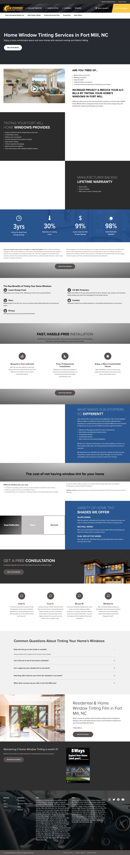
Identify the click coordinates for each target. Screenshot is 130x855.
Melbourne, (51, 808)
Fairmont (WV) (40, 816)
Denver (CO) (100, 810)
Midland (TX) (99, 816)
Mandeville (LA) (57, 828)
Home (6, 804)
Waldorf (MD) (45, 812)
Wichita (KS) (87, 802)
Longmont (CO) (100, 800)
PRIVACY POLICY (68, 852)
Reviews (78, 8)
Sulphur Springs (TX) (82, 808)
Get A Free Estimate (65, 266)
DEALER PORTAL (92, 852)
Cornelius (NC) (57, 822)
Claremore (98, 804)
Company (67, 8)
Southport (50, 804)
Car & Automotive (35, 8)
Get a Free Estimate (13, 572)
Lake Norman (54, 800)
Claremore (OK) (76, 810)
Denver (88, 800)
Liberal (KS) (89, 814)
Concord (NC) (40, 822)
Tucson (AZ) (75, 822)
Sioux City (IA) (75, 802)
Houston (80, 806)
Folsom (74, 800)
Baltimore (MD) (61, 816)
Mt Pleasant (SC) (40, 832)
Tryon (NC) (48, 838)
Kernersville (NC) (53, 826)
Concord (47, 800)
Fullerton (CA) (93, 812)
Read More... (78, 728)
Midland (95, 806)
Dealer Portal (122, 2)
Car (5, 801)
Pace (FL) (65, 832)
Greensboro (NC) (43, 826)
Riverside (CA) (83, 818)
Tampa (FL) (61, 808)
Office (6, 807)
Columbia (38, 812)
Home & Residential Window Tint (14, 15)
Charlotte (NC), (65, 818)
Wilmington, (57, 804)
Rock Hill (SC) (61, 806)
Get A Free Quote (121, 8)
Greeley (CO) (101, 812)
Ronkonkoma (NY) (65, 834)
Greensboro (39, 804)
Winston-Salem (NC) (41, 840)
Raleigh (45, 804)
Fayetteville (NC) (49, 824)
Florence (41, 810)
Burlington (56, 802)
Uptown (50, 802)
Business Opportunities (108, 2)
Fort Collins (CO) (84, 812)
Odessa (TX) (75, 818)
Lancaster (48, 806)
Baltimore (66, 810)
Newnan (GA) (58, 832)
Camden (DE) (48, 818)
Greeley (93, 800)
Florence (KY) (58, 824)
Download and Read (14, 760)
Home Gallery (78, 15)
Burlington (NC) (40, 818)
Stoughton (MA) (58, 810)
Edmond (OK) (75, 812)
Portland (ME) (53, 812)
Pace (56, 808)
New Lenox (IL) (50, 832)
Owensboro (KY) (49, 810)
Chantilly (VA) (56, 818)
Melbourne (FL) (49, 830)
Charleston (42, 806)
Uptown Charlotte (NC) (42, 820)
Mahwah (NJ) (48, 828)
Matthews (61, 800)
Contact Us (21, 801)
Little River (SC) (97, 814)
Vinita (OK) (75, 806)
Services (6, 798)
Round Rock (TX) (92, 818)
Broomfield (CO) (93, 808)
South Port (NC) (50, 836)
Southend (44, 802)
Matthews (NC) (40, 830)
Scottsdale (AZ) (79, 820)
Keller (85, 806)
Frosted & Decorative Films (52, 15)
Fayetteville (62, 802)
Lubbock (89, 806)
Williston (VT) (65, 814)
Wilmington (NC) (64, 838)
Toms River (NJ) (62, 812)
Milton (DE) (44, 808)
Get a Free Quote (13, 48)
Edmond (104, 804)
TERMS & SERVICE (80, 852)
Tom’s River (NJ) (40, 838)
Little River (54, 806)
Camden (38, 808)
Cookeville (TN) (40, 814)
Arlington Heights (96, 802)
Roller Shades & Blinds (34, 15)
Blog (19, 807)
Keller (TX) (82, 814)
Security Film (67, 15)
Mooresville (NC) (65, 830)
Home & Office (53, 8)
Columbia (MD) (62, 820)
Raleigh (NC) (47, 834)
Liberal (82, 802)
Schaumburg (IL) (40, 836)
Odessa (100, 806)
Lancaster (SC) (40, 828)
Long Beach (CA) (81, 800)
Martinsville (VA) (56, 814)
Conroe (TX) (93, 810)
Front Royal (48, 814)
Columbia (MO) (85, 810)
